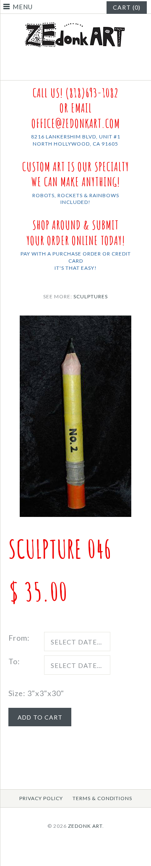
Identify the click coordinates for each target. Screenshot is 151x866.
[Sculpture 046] (75, 321)
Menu (23, 6)
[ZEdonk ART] (75, 21)
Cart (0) (127, 7)
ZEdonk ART (85, 826)
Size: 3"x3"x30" (36, 693)
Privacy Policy (41, 798)
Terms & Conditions (102, 798)
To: (14, 661)
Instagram (81, 70)
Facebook (70, 70)
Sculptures (90, 296)
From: (19, 637)
